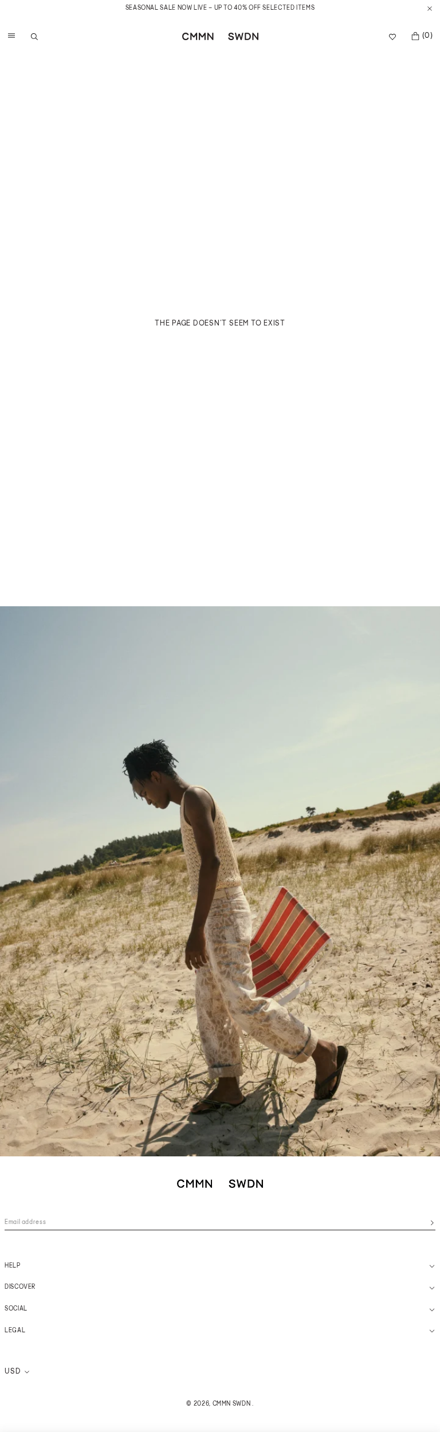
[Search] (34, 36)
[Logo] (220, 36)
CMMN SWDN (232, 1404)
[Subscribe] (432, 1222)
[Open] (9, 36)
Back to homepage (219, 339)
